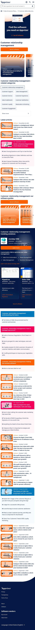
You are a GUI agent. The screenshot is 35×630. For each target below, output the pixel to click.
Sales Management (21, 91)
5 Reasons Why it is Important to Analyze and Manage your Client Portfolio (16, 429)
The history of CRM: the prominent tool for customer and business (15, 321)
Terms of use (4, 598)
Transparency (4, 595)
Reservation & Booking (22, 104)
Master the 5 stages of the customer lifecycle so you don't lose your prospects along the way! (16, 499)
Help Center (4, 617)
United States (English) (15, 625)
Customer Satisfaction (22, 100)
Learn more (16, 248)
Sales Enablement (7, 100)
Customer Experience (22, 96)
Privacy (3, 592)
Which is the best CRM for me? (12, 368)
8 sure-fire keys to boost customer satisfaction (16, 508)
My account (4, 614)
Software (3, 606)
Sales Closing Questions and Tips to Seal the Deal (17, 151)
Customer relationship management (12, 87)
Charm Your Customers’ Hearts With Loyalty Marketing (15, 519)
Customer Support (7, 91)
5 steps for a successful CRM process (14, 504)
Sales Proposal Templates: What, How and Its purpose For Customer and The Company (15, 162)
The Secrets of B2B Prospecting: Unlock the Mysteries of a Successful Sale (15, 419)
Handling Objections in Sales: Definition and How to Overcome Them (17, 156)
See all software (14, 49)
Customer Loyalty (7, 104)
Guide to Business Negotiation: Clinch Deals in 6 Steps (16, 336)
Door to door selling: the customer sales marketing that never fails (17, 413)
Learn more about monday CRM (10, 263)
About (3, 603)
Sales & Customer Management (10, 11)
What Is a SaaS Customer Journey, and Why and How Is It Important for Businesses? (16, 513)
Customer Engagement (8, 108)
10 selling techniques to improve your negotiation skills (17, 354)
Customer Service (7, 96)
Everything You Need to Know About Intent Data (17, 424)
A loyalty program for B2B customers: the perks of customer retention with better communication (17, 348)
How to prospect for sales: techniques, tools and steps (16, 342)
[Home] (1, 11)
